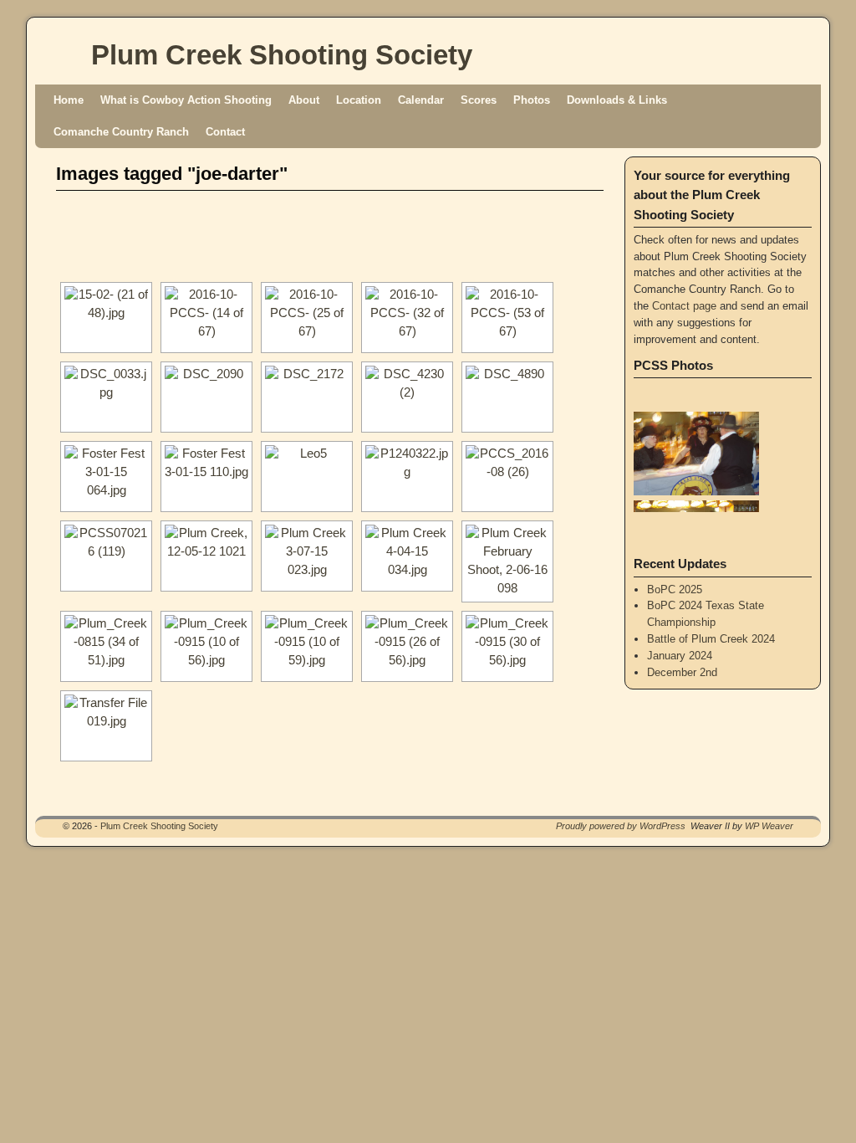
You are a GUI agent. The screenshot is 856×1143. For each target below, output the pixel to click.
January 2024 (679, 655)
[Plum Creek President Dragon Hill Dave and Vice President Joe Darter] (206, 317)
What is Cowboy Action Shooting (186, 100)
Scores (479, 100)
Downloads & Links (617, 100)
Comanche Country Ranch (121, 132)
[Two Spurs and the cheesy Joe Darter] (106, 556)
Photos (531, 100)
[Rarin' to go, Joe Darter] (106, 726)
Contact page (684, 306)
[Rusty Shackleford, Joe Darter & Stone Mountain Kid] (407, 476)
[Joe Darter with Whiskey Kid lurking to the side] (307, 476)
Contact (225, 132)
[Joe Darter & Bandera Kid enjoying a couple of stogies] (206, 476)
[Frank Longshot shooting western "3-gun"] (106, 476)
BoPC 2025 (674, 589)
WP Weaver (769, 826)
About (303, 100)
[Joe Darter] (106, 317)
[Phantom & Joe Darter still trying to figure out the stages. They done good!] (106, 397)
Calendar (421, 100)
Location (358, 100)
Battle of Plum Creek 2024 (711, 639)
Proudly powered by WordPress (620, 826)
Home (69, 100)
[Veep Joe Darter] (407, 397)
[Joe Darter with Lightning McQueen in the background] (307, 317)
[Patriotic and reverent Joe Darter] (106, 646)
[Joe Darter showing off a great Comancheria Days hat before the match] (307, 646)
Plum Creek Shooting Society (281, 54)
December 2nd (682, 672)
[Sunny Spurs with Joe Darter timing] (507, 561)
